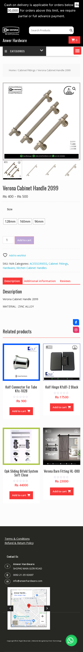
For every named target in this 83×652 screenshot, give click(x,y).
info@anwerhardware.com (27, 581)
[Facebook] (76, 322)
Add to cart (24, 240)
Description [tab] (12, 281)
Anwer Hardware (15, 40)
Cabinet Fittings (27, 70)
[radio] (10, 221)
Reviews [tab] (65, 281)
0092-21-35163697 (23, 575)
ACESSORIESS (38, 263)
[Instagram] (76, 330)
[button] (77, 51)
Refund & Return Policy (19, 543)
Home (12, 70)
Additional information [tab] (40, 281)
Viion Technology (54, 641)
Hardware (9, 268)
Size (9, 209)
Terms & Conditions (17, 539)
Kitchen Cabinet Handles (31, 268)
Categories (17, 51)
